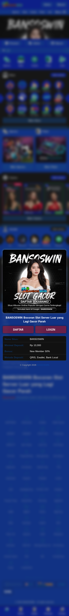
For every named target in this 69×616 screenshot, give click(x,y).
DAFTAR (18, 329)
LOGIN (50, 329)
